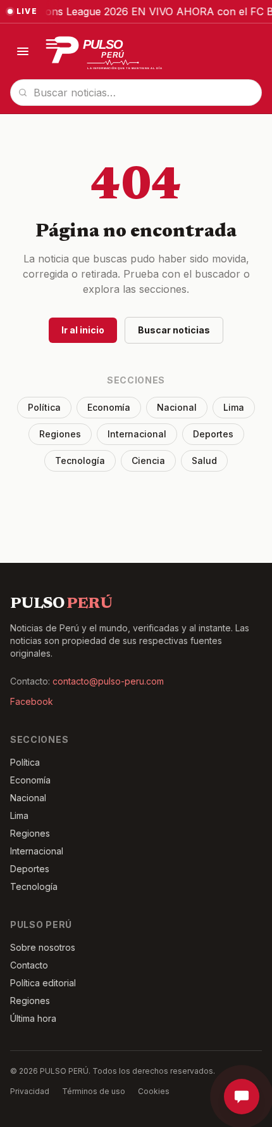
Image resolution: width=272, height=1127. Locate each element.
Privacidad (29, 1091)
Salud (204, 460)
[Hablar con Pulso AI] (241, 1096)
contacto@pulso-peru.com (108, 681)
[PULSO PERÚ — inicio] (110, 51)
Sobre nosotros (42, 947)
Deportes (213, 433)
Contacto (29, 965)
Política (44, 407)
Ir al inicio (82, 330)
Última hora (33, 1018)
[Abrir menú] (22, 51)
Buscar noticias (174, 330)
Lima (233, 407)
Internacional (137, 433)
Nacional (177, 407)
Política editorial (43, 982)
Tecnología (80, 460)
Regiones (60, 433)
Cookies (154, 1091)
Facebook (31, 701)
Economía (108, 407)
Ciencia (148, 460)
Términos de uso (93, 1091)
